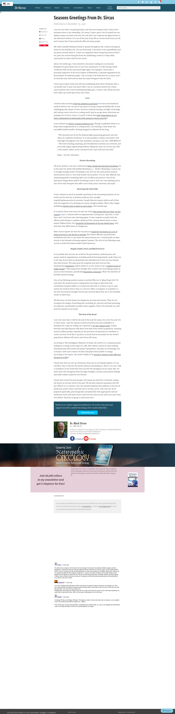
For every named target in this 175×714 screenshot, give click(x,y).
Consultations (78, 8)
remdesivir (69, 266)
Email (43, 38)
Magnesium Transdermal (126, 712)
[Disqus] (87, 537)
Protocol (47, 8)
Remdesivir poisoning (92, 271)
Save (44, 45)
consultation (86, 506)
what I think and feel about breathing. (103, 166)
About (90, 8)
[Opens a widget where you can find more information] (167, 711)
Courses (66, 8)
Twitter (43, 35)
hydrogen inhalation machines (85, 103)
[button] (157, 7)
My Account (72, 712)
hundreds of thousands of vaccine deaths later (95, 223)
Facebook (43, 32)
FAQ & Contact (110, 8)
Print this (44, 42)
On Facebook (79, 439)
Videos (98, 8)
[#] (20, 7)
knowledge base (105, 506)
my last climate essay (101, 325)
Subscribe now (87, 412)
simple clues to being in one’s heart (77, 206)
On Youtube (92, 439)
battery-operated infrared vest (81, 123)
